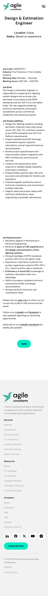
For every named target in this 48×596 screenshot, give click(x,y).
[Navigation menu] (43, 6)
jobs (20, 300)
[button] (24, 344)
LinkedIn (19, 312)
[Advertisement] (24, 52)
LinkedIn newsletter (29, 324)
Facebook (34, 312)
